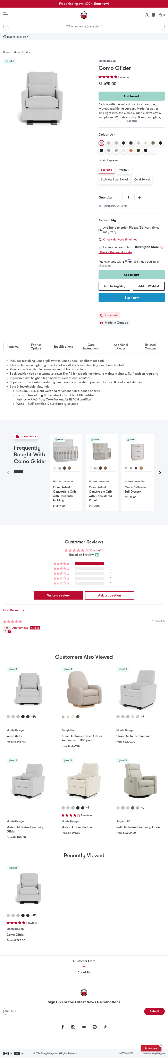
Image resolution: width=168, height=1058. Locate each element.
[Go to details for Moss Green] (28, 915)
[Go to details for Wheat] (69, 468)
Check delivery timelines (120, 239)
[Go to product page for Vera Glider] (29, 689)
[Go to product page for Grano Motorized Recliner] (138, 689)
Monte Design (107, 60)
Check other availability (115, 252)
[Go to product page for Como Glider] (29, 888)
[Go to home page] (84, 15)
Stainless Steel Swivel (114, 179)
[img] (12, 622)
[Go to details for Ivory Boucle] (132, 716)
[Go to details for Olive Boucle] (77, 716)
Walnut (123, 169)
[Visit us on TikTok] (105, 1027)
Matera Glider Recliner (77, 827)
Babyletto (67, 730)
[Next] (160, 472)
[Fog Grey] (116, 143)
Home (6, 52)
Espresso (106, 169)
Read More (131, 121)
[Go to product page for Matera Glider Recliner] (84, 780)
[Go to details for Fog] (127, 716)
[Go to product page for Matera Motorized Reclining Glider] (29, 780)
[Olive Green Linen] (153, 143)
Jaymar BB (123, 821)
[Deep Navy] (101, 150)
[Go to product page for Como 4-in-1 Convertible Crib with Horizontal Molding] (66, 450)
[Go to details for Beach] (63, 716)
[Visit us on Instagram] (73, 1027)
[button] (108, 77)
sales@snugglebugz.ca (154, 1053)
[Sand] (116, 150)
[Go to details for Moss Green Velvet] (28, 716)
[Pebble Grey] (109, 150)
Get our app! (151, 1048)
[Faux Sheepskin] (123, 150)
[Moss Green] (131, 143)
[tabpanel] (84, 382)
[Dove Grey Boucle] (138, 143)
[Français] (18, 1053)
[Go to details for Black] (77, 808)
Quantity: (106, 197)
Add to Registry (114, 286)
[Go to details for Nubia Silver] (137, 808)
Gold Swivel (142, 179)
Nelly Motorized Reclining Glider (138, 827)
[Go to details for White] (54, 468)
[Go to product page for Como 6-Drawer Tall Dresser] (138, 450)
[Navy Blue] (160, 143)
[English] (7, 1053)
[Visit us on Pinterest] (95, 1027)
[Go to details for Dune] (13, 716)
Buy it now (132, 297)
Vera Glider (14, 736)
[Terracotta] (131, 150)
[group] (84, 472)
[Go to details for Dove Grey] (59, 468)
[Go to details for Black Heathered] (23, 716)
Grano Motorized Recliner (133, 736)
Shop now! (101, 4)
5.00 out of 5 (94, 550)
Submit (154, 1011)
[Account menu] (147, 15)
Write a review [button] (58, 595)
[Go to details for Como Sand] (118, 808)
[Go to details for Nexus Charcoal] (132, 808)
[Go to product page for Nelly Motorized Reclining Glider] (138, 780)
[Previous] (7, 472)
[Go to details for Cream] (68, 716)
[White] (153, 150)
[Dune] (109, 143)
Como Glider (15, 935)
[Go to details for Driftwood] (127, 808)
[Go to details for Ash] (8, 716)
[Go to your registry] (154, 15)
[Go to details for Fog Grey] (18, 716)
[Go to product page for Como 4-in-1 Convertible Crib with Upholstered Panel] (102, 450)
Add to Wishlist (148, 286)
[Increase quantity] (139, 197)
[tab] (12, 347)
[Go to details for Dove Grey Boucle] (137, 716)
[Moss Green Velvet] (138, 150)
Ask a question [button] (109, 595)
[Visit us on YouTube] (84, 1027)
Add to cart (131, 96)
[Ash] (101, 143)
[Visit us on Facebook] (63, 1027)
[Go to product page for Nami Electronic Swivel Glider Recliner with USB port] (84, 689)
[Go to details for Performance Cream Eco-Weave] (73, 716)
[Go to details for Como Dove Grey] (123, 808)
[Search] (7, 26)
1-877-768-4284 (126, 1053)
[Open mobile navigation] (5, 14)
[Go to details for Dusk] (64, 468)
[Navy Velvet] (146, 150)
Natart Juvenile (63, 481)
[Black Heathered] (123, 143)
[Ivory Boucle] (146, 143)
